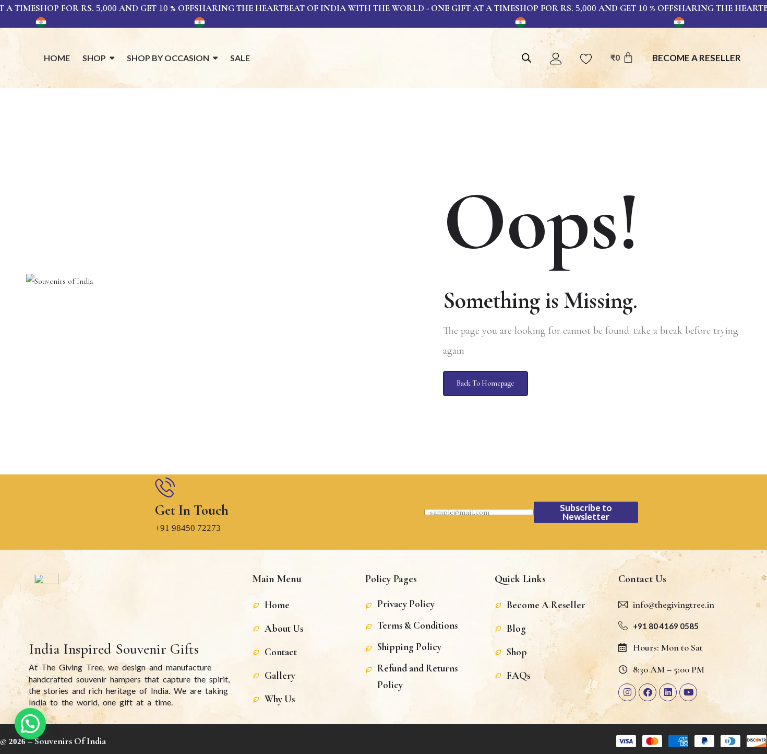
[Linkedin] (668, 692)
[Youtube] (688, 692)
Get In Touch (192, 510)
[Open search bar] (526, 56)
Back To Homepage (485, 383)
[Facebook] (647, 692)
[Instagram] (627, 692)
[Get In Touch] (165, 487)
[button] (30, 723)
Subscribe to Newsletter (586, 512)
